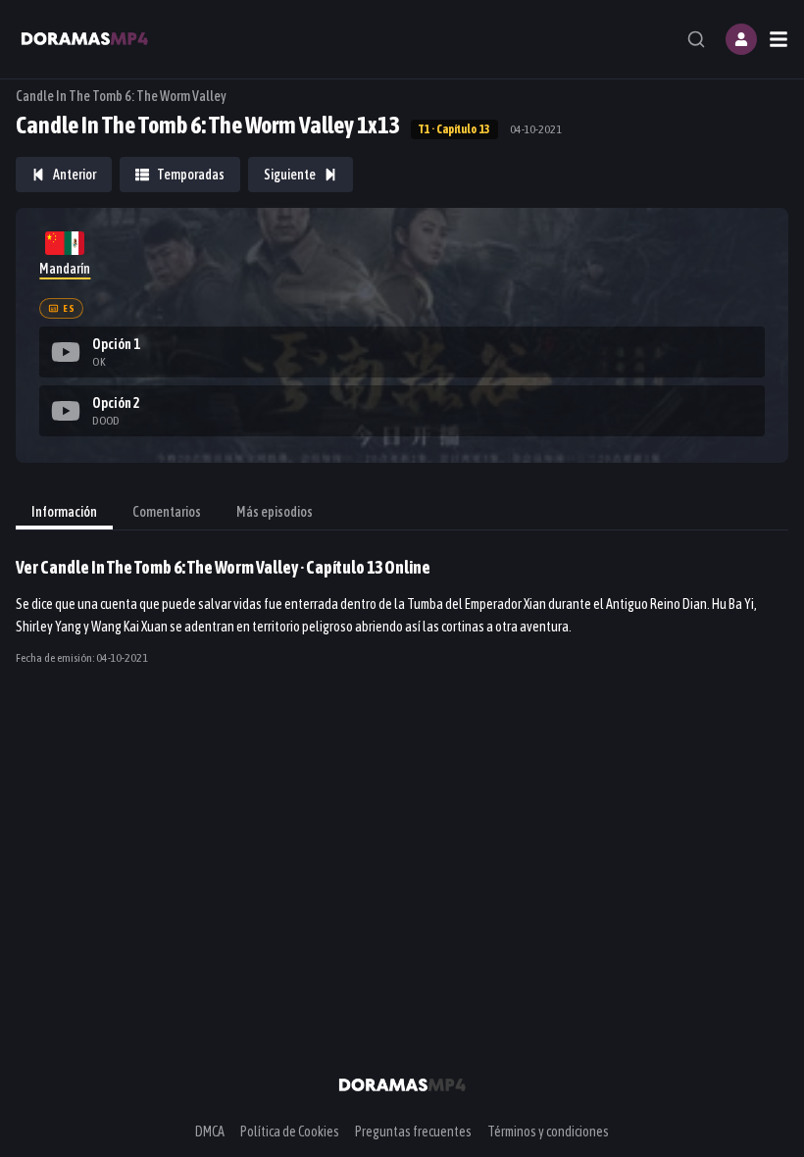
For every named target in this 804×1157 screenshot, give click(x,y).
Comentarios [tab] (166, 512)
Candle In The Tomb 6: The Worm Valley (121, 96)
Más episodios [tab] (274, 512)
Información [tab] (64, 512)
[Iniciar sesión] (741, 39)
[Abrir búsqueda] (696, 39)
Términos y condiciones (548, 1131)
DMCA (210, 1131)
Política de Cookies (289, 1131)
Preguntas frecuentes (413, 1131)
